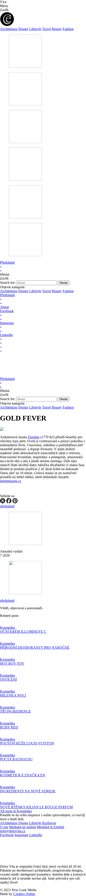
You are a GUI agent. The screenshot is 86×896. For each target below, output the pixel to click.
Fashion (68, 29)
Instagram (21, 835)
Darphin (33, 437)
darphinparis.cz (10, 481)
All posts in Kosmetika (16, 811)
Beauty (57, 29)
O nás (4, 827)
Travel (46, 29)
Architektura (8, 29)
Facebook (7, 835)
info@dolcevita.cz (12, 831)
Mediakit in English (50, 827)
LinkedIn (35, 835)
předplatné (7, 600)
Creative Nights (24, 894)
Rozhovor (49, 823)
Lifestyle (35, 29)
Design (23, 29)
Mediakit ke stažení (22, 827)
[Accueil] (42, 375)
